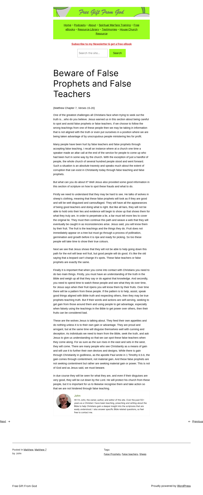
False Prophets (112, 454)
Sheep (142, 454)
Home (67, 25)
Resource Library (88, 29)
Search (117, 53)
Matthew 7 (41, 449)
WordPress (184, 485)
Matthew (28, 449)
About (92, 25)
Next (3, 421)
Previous (197, 421)
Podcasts (80, 25)
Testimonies (109, 29)
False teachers (130, 454)
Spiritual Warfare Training (115, 25)
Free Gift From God (24, 486)
